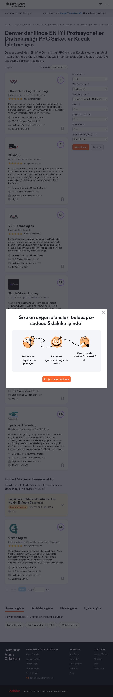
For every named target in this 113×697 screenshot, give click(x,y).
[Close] (103, 312)
